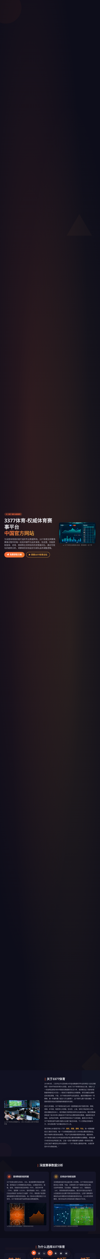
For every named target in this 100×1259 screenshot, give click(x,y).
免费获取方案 (16, 554)
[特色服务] (56, 1253)
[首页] (34, 1253)
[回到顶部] (50, 1252)
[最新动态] (66, 1253)
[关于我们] (39, 1253)
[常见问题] (61, 1253)
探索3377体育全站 (39, 554)
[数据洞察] (44, 1253)
